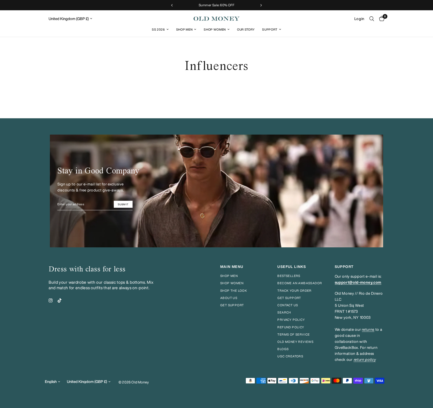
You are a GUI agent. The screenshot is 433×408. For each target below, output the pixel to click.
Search (284, 312)
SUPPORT (344, 266)
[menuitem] (160, 29)
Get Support (289, 297)
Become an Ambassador (299, 283)
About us (228, 297)
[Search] (372, 19)
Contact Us (287, 305)
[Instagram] (51, 300)
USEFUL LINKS (291, 266)
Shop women (232, 283)
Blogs (283, 349)
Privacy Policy (291, 319)
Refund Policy (290, 327)
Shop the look (233, 290)
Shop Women (215, 29)
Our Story (246, 29)
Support (269, 29)
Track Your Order (294, 290)
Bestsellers (288, 275)
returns (368, 329)
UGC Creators (290, 356)
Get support (232, 305)
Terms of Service (293, 334)
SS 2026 (158, 29)
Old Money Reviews (295, 341)
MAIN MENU (232, 266)
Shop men (229, 275)
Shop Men (184, 29)
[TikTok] (60, 300)
